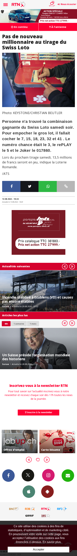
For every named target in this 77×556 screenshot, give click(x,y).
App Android (47, 491)
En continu (20, 27)
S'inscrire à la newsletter (38, 412)
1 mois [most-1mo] (33, 323)
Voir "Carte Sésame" (57, 441)
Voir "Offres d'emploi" (20, 441)
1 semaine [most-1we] (19, 323)
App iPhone (29, 491)
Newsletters (68, 475)
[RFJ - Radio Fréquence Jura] (62, 509)
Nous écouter (68, 4)
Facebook (8, 475)
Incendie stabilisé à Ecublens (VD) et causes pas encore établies (37, 299)
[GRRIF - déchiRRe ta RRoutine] (30, 516)
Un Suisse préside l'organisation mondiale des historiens (36, 357)
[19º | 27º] (51, 0)
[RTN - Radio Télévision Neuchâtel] (46, 509)
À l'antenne (58, 27)
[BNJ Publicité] (14, 509)
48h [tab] (6, 323)
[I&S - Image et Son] (46, 516)
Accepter (38, 549)
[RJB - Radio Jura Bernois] (30, 509)
